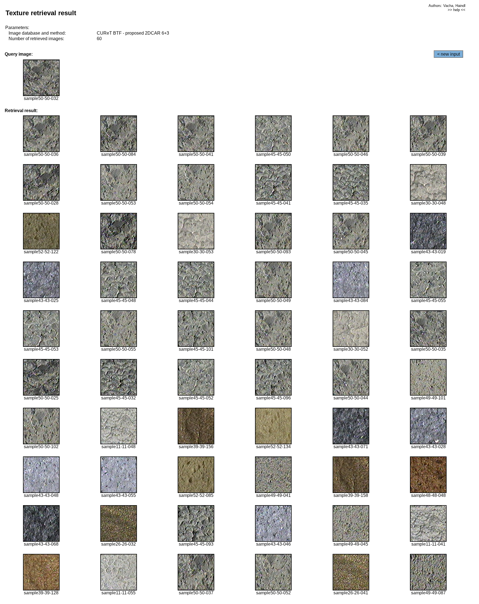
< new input (448, 54)
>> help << (456, 10)
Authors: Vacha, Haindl (447, 6)
